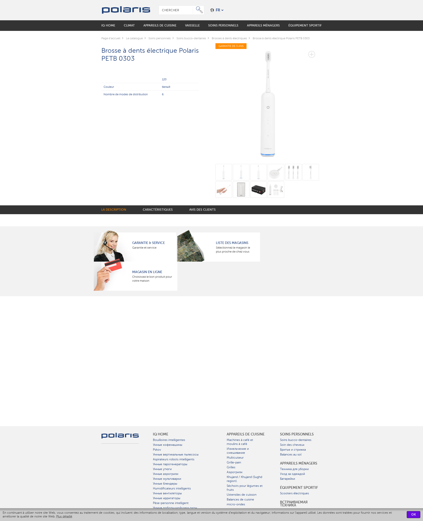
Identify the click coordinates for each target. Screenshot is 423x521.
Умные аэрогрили (165, 474)
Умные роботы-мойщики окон (175, 508)
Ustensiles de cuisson (241, 495)
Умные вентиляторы (167, 493)
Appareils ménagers (298, 463)
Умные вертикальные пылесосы (176, 454)
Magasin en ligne (147, 272)
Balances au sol (290, 454)
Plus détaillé (64, 516)
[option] (268, 100)
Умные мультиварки (167, 479)
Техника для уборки (294, 469)
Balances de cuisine (240, 499)
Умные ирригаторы (166, 498)
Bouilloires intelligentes (169, 440)
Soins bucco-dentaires (295, 440)
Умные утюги (162, 469)
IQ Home (160, 434)
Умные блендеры (165, 483)
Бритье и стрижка (293, 450)
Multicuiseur (235, 457)
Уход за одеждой (292, 474)
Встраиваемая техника (294, 504)
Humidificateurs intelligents (172, 488)
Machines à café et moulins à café (240, 442)
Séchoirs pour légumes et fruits (245, 488)
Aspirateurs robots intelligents (173, 459)
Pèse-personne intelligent (171, 503)
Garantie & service (148, 243)
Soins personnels (297, 434)
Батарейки (287, 479)
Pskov (157, 450)
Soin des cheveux (292, 445)
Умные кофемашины (167, 445)
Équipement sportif (299, 487)
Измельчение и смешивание (238, 451)
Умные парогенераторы (170, 464)
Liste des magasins (232, 243)
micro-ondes (236, 504)
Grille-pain (234, 462)
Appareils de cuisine (246, 434)
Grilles (231, 467)
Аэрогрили (234, 472)
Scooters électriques (294, 493)
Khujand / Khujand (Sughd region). (244, 479)
